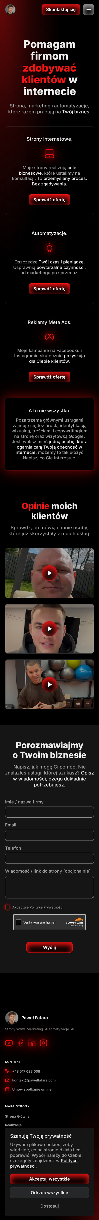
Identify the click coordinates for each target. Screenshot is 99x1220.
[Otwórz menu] (88, 9)
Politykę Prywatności (46, 907)
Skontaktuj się (61, 9)
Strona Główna (17, 1116)
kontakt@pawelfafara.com (34, 1080)
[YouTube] (9, 1043)
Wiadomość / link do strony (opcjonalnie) (48, 871)
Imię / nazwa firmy (24, 801)
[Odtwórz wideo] (49, 573)
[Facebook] (20, 1043)
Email (10, 824)
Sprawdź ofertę (49, 199)
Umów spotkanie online (31, 1089)
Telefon (13, 848)
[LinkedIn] (32, 1043)
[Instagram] (43, 1043)
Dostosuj (49, 1206)
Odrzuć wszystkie (49, 1192)
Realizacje (13, 1125)
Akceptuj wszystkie (49, 1178)
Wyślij (49, 947)
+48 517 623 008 (26, 1071)
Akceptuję (37, 907)
